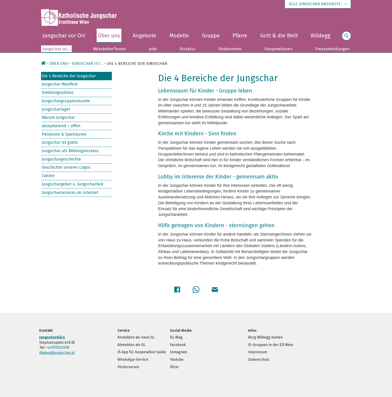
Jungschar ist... (56, 48)
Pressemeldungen (332, 48)
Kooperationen (279, 48)
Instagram (178, 352)
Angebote (144, 35)
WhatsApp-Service (133, 359)
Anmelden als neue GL (136, 337)
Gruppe (211, 35)
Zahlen (48, 175)
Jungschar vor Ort (63, 35)
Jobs (153, 48)
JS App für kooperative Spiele (142, 352)
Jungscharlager (56, 109)
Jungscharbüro (52, 337)
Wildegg (320, 35)
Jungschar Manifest (60, 84)
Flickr (174, 367)
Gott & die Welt (279, 35)
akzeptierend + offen (61, 125)
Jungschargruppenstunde (66, 100)
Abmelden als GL (131, 345)
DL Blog (176, 337)
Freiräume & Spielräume (64, 134)
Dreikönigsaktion (58, 92)
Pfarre (240, 35)
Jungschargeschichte (61, 159)
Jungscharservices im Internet (70, 192)
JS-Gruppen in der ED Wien (270, 345)
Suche (346, 38)
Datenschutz (259, 359)
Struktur (188, 48)
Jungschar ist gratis (60, 142)
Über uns (109, 35)
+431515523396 (57, 347)
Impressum (257, 352)
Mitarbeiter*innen (109, 48)
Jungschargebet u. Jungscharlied (72, 184)
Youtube (177, 359)
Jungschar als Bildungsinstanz (70, 150)
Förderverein (230, 48)
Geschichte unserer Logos (66, 167)
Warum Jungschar (58, 117)
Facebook (178, 345)
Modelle (179, 35)
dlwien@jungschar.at (57, 353)
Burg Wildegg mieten (265, 337)
